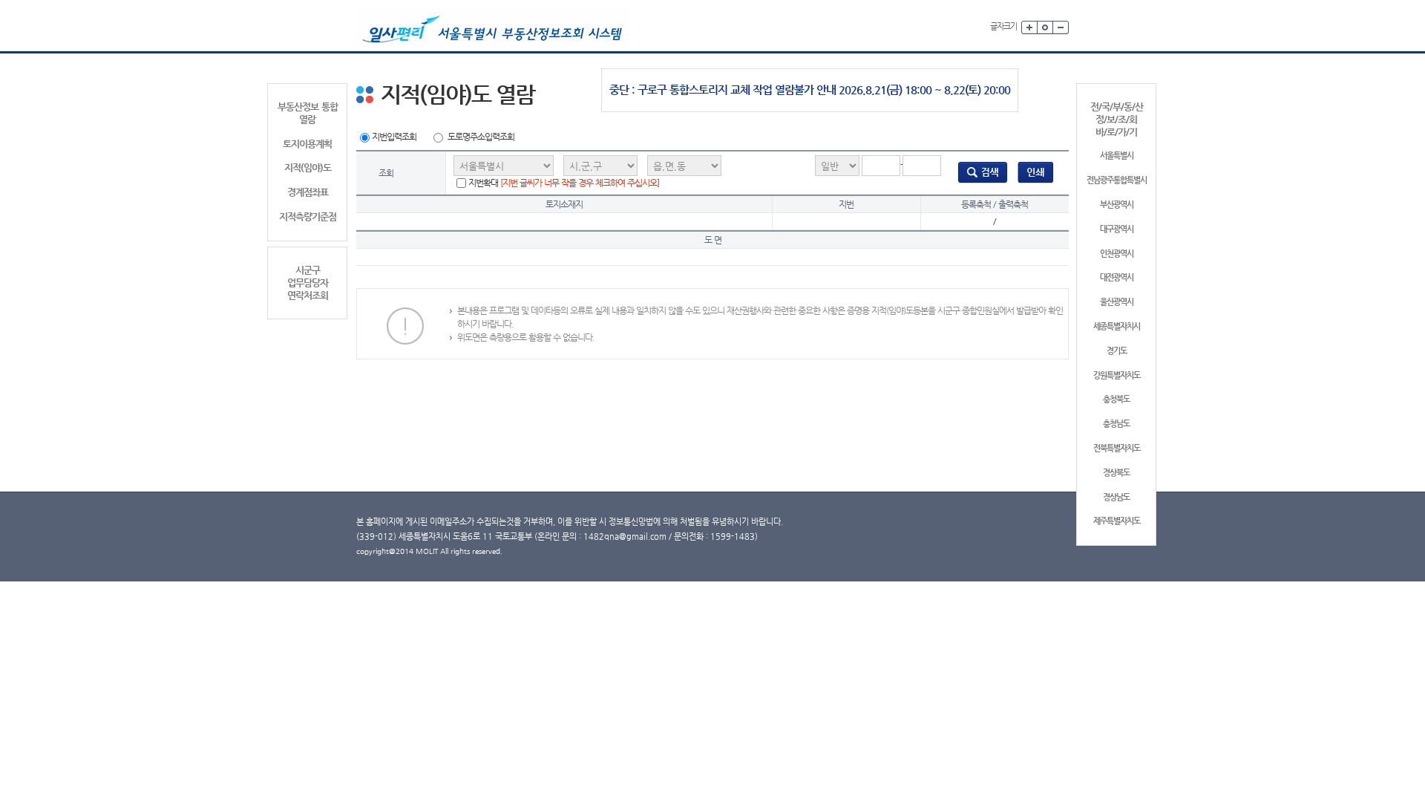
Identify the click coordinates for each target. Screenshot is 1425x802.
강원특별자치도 (1116, 375)
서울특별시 (1116, 155)
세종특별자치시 (1116, 326)
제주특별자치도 (1116, 521)
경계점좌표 (307, 192)
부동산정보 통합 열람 (308, 113)
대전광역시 (1116, 277)
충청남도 (1116, 423)
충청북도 (1116, 399)
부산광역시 (1116, 204)
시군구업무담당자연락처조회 (307, 282)
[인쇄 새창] (1036, 172)
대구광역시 (1116, 229)
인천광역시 (1116, 253)
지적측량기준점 (307, 216)
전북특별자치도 (1116, 448)
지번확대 (563, 182)
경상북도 (1116, 472)
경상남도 (1116, 497)
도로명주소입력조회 (481, 136)
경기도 (1117, 351)
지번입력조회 (394, 136)
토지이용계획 (307, 143)
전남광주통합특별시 (1117, 180)
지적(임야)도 (307, 167)
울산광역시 (1116, 302)
